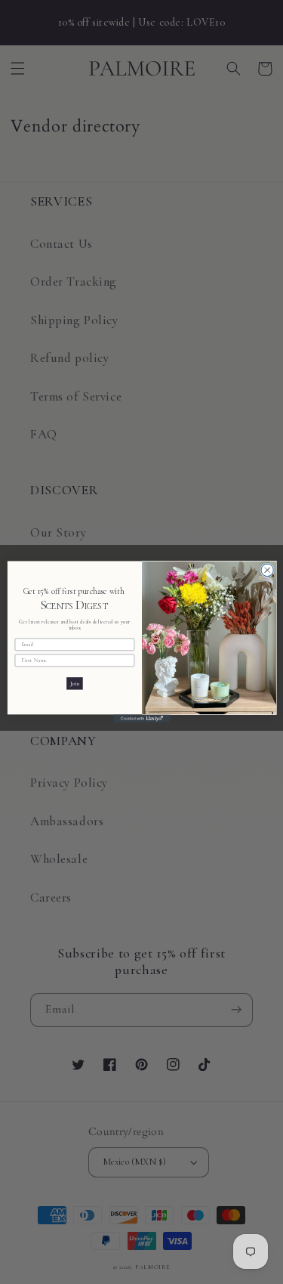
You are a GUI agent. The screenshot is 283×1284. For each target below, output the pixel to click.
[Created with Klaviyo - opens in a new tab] (141, 718)
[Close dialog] (266, 570)
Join (73, 683)
